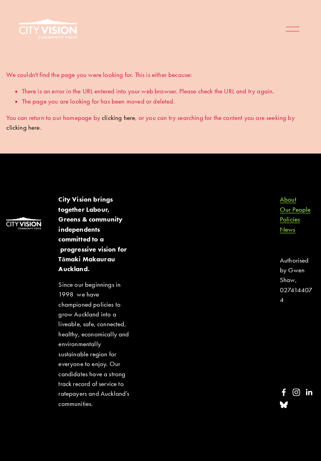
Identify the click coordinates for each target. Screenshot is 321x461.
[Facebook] (284, 392)
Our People (295, 209)
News (288, 229)
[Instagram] (296, 392)
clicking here (118, 118)
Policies (290, 219)
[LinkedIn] (309, 392)
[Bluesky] (284, 405)
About (288, 199)
